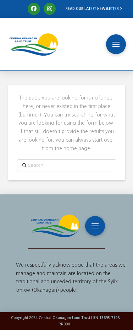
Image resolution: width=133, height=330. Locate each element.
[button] (116, 44)
